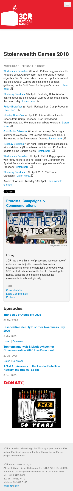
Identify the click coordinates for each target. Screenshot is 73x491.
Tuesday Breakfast (14, 143)
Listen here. (29, 101)
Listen (7, 341)
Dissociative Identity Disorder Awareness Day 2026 (34, 329)
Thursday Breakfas (14, 172)
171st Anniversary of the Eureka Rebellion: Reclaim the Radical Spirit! (32, 368)
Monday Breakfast (14, 115)
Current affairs (14, 290)
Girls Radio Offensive (15, 131)
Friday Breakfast (13, 106)
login (17, 485)
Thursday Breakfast (15, 94)
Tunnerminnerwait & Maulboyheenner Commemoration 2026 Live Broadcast (29, 348)
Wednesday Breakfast (16, 71)
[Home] (17, 15)
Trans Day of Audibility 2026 (22, 315)
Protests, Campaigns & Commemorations (25, 203)
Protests (10, 297)
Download (18, 341)
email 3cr (8, 485)
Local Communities (17, 293)
